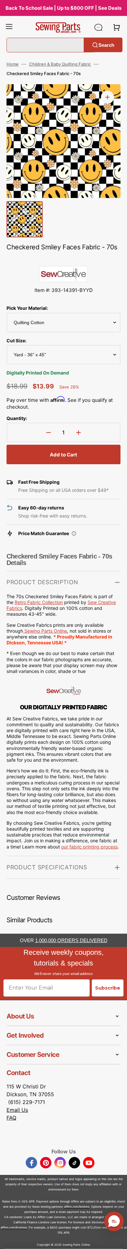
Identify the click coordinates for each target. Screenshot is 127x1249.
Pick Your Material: (27, 308)
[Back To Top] (117, 1239)
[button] (9, 27)
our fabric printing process (89, 846)
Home (13, 64)
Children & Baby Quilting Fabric (60, 64)
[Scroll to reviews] (63, 259)
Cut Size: (16, 340)
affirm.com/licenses (14, 1227)
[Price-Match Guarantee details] (74, 533)
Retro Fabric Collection (39, 602)
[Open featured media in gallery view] (107, 97)
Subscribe (107, 988)
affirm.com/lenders (77, 1206)
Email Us (17, 1110)
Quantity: (17, 418)
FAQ (11, 1117)
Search (106, 44)
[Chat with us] (98, 27)
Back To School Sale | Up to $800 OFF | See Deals (63, 8)
